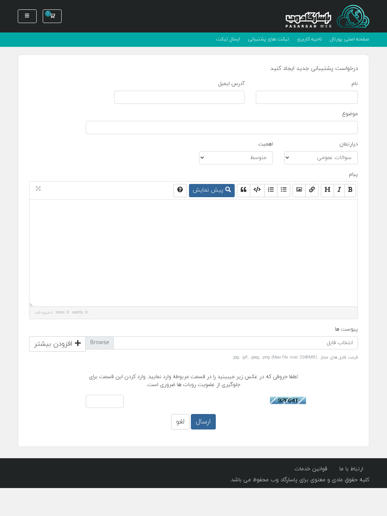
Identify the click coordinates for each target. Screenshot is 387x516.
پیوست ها (346, 329)
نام (354, 83)
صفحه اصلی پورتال (349, 39)
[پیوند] (312, 190)
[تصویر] (299, 190)
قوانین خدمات (310, 469)
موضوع (350, 113)
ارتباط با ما (351, 469)
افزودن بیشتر (54, 344)
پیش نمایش (209, 190)
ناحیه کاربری (309, 39)
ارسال (203, 421)
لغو (180, 421)
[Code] (257, 190)
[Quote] (243, 190)
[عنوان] (327, 190)
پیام (353, 174)
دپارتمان (348, 144)
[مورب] (339, 190)
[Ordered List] (270, 190)
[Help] (180, 190)
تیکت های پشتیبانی (268, 39)
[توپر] (350, 190)
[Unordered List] (283, 190)
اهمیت (265, 144)
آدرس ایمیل (231, 83)
